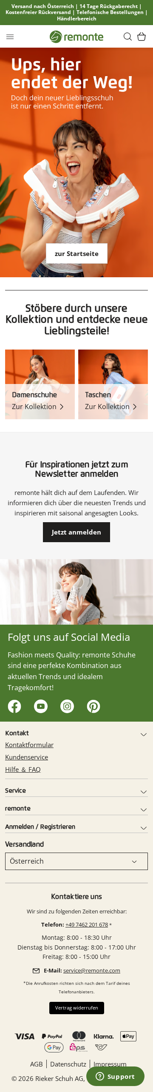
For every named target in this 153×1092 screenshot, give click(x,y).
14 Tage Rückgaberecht (108, 6)
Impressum (110, 1064)
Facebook (12, 704)
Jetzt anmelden (76, 532)
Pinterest (91, 704)
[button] (128, 36)
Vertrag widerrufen (76, 1008)
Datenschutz (68, 1064)
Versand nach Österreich (42, 6)
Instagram (65, 704)
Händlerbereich (76, 18)
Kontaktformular (29, 744)
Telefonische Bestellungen (110, 12)
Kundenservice (26, 757)
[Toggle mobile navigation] (10, 37)
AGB (36, 1064)
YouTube (39, 704)
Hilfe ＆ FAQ (23, 769)
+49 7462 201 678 (86, 924)
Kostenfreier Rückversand (38, 12)
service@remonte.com (91, 970)
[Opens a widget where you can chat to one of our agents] (115, 1077)
